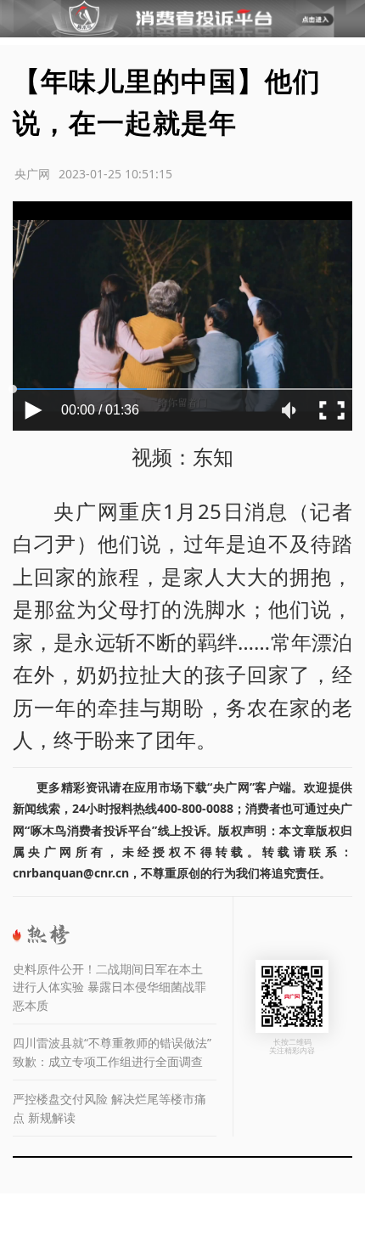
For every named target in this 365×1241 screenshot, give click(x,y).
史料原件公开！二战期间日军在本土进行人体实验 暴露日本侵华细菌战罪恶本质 (109, 987)
